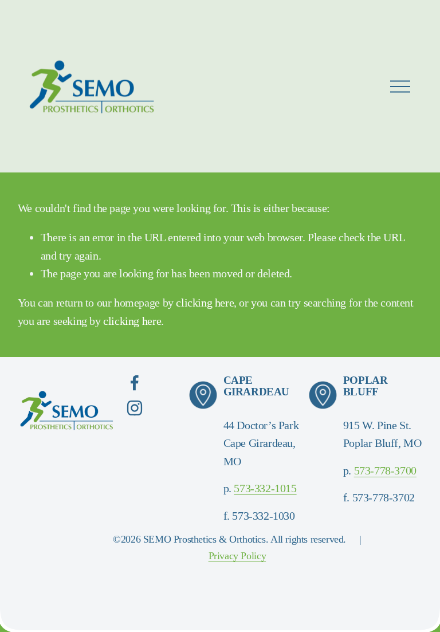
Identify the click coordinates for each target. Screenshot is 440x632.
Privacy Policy (237, 556)
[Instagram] (135, 408)
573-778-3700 (385, 470)
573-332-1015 (265, 488)
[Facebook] (135, 383)
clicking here (205, 302)
